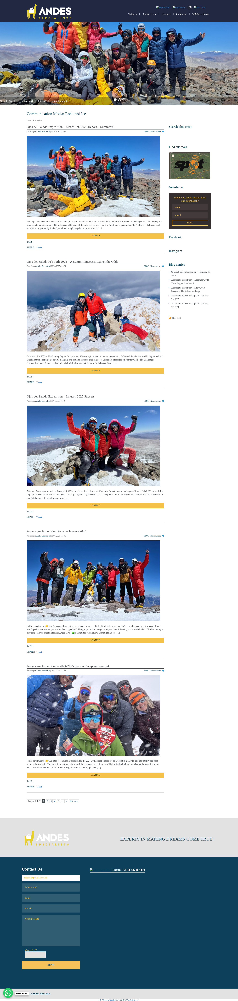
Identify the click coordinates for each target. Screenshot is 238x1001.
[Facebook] (179, 7)
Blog (146, 131)
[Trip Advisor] (163, 7)
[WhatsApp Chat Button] (8, 993)
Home (29, 120)
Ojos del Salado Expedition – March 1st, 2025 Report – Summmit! (34, 101)
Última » (74, 801)
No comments (156, 131)
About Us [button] (148, 14)
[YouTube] (199, 7)
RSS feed (176, 318)
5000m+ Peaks (201, 14)
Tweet (39, 247)
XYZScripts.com (132, 999)
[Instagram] (190, 7)
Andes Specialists (43, 131)
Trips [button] (131, 14)
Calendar (181, 14)
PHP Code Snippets (107, 999)
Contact (166, 14)
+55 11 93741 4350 (133, 869)
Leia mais (95, 236)
